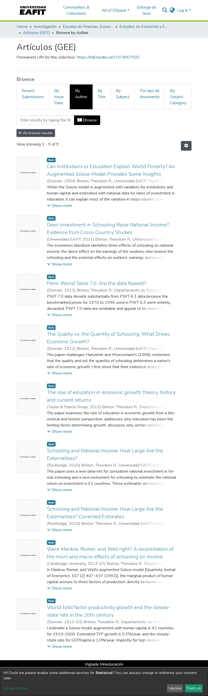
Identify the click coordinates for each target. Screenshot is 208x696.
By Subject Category (178, 97)
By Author (81, 94)
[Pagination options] (186, 146)
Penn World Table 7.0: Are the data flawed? (96, 283)
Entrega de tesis (146, 10)
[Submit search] (165, 10)
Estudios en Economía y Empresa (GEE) (144, 26)
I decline (175, 688)
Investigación (45, 26)
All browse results (37, 133)
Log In (182, 10)
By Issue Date (59, 97)
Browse (89, 120)
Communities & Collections (76, 10)
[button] (172, 10)
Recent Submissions (33, 94)
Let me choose (15, 688)
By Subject (122, 94)
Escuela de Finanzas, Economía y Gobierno (88, 26)
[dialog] (104, 682)
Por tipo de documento (150, 94)
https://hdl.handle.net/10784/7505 (108, 57)
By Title (102, 94)
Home (22, 26)
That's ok (193, 688)
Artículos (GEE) (36, 32)
